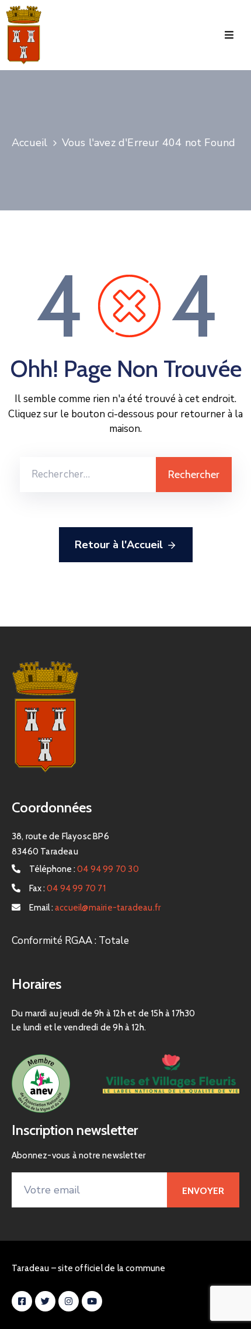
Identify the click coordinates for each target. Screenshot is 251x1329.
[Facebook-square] (22, 1301)
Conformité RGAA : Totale (70, 940)
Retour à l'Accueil (119, 545)
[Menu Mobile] (229, 35)
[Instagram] (68, 1301)
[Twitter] (45, 1301)
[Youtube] (92, 1301)
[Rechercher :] (88, 474)
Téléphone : (84, 869)
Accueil (29, 143)
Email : (95, 907)
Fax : (67, 888)
